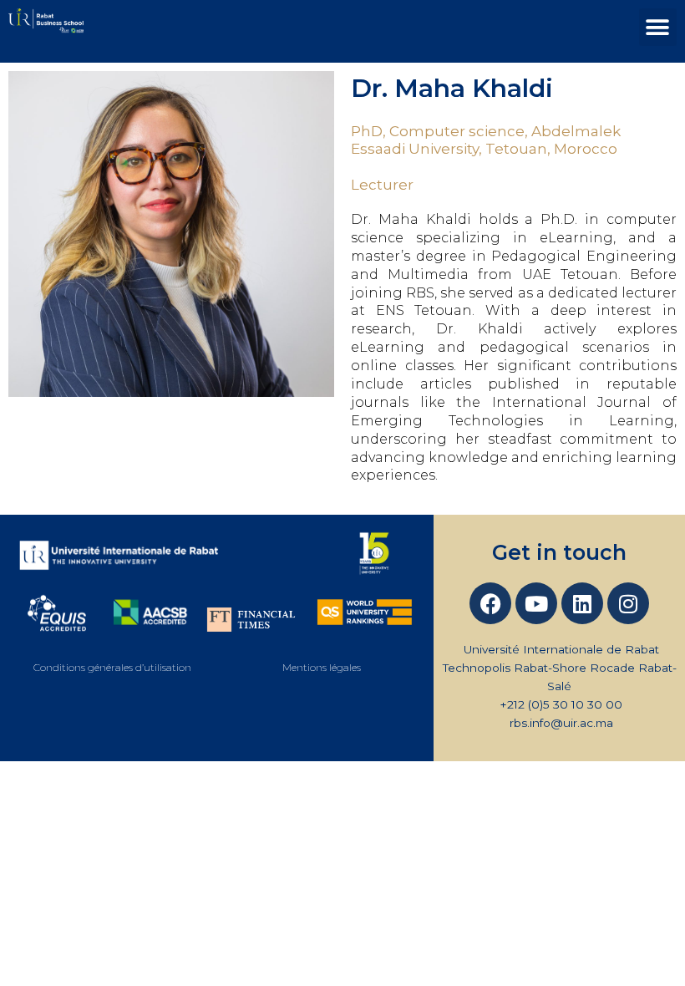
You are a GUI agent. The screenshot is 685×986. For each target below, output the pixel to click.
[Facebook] (490, 603)
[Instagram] (628, 603)
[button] (658, 27)
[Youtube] (536, 603)
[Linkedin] (582, 603)
